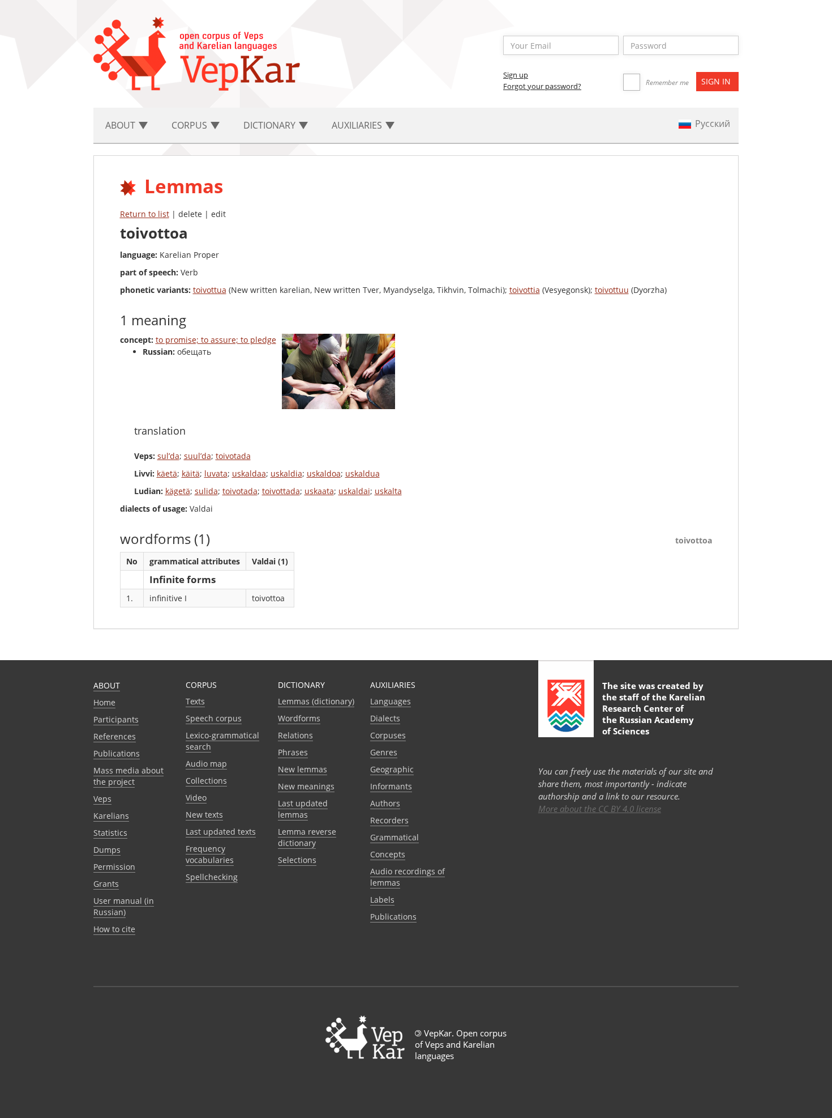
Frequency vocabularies (210, 854)
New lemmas (302, 769)
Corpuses (388, 735)
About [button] (121, 125)
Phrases (293, 752)
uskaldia (286, 473)
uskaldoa (324, 473)
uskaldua (362, 473)
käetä (167, 473)
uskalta (388, 491)
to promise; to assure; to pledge (216, 339)
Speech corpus (214, 718)
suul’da (197, 455)
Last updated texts (221, 831)
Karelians (111, 815)
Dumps (107, 849)
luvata (216, 473)
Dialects (385, 718)
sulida (206, 491)
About (106, 685)
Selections (297, 860)
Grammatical (394, 837)
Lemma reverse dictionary (307, 837)
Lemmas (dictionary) (316, 701)
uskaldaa (249, 473)
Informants (391, 786)
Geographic (392, 769)
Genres (383, 752)
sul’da (168, 455)
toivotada (233, 455)
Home (104, 702)
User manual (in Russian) (123, 906)
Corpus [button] (190, 125)
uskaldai (354, 491)
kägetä (177, 491)
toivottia (524, 289)
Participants (116, 719)
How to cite (114, 929)
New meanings (306, 786)
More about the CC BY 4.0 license (599, 808)
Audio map (206, 763)
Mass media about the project (128, 776)
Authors (385, 803)
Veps (102, 798)
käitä (191, 473)
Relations (295, 735)
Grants (106, 883)
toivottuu (612, 289)
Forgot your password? (542, 86)
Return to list (144, 214)
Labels (382, 899)
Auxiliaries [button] (358, 125)
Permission (114, 866)
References (114, 736)
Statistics (110, 832)
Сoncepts (387, 854)
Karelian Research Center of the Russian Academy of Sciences (653, 714)
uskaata (319, 491)
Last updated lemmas (303, 809)
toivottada (281, 491)
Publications (116, 753)
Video (196, 797)
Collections (206, 780)
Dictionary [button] (270, 125)
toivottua (209, 289)
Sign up (515, 75)
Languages (390, 701)
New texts (204, 814)
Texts (195, 701)
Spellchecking (212, 877)
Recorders (389, 820)
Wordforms (299, 718)
